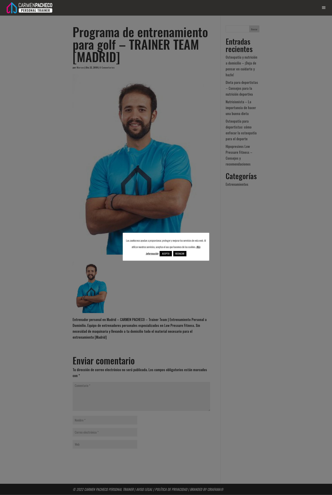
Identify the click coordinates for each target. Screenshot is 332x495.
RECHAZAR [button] (179, 253)
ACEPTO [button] (165, 253)
